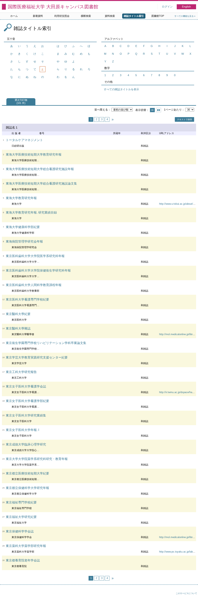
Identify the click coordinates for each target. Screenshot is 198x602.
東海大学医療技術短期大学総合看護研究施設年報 (40, 169)
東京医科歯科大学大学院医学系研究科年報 (35, 256)
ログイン (167, 6)
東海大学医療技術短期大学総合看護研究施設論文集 (41, 183)
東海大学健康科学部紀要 (23, 227)
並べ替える (101, 109)
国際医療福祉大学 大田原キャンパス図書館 (53, 6)
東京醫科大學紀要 (18, 314)
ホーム (14, 15)
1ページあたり (173, 109)
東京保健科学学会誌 (20, 531)
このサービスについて (186, 593)
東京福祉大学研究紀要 (21, 517)
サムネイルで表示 (158, 110)
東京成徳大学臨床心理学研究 (26, 444)
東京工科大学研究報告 (21, 372)
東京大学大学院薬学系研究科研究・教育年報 (37, 459)
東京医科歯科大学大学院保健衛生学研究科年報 (38, 270)
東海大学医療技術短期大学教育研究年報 (33, 154)
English (186, 6)
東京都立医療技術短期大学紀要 (27, 473)
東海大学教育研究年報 (21, 198)
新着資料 (38, 15)
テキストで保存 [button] (184, 119)
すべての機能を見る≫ (185, 16)
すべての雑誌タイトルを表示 (121, 89)
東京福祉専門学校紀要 (21, 502)
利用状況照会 (61, 15)
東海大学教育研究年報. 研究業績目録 (31, 212)
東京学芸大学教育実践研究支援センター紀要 (37, 357)
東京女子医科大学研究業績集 (26, 415)
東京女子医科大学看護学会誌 (26, 386)
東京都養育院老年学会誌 (23, 560)
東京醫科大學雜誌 (18, 328)
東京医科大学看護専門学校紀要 (27, 299)
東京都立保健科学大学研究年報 (27, 488)
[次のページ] (112, 119)
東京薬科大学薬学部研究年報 (26, 546)
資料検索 (110, 15)
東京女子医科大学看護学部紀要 (27, 401)
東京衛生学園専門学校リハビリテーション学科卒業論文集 (46, 343)
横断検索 (86, 15)
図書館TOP (157, 15)
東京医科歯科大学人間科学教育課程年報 (33, 285)
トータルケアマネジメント (24, 140)
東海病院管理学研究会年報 (24, 241)
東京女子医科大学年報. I (22, 430)
